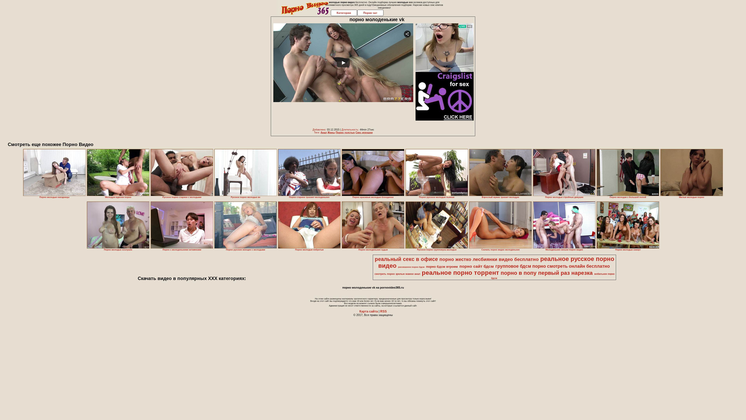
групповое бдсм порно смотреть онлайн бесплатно (552, 266)
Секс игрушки (364, 132)
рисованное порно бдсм (411, 267)
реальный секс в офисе (406, 259)
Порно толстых (345, 132)
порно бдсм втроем (442, 267)
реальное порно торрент (460, 272)
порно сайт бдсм (476, 266)
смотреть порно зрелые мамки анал (397, 273)
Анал (324, 132)
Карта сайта (368, 311)
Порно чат (370, 12)
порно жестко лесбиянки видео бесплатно (489, 259)
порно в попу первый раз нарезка (547, 273)
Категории (344, 12)
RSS (383, 311)
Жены (331, 132)
